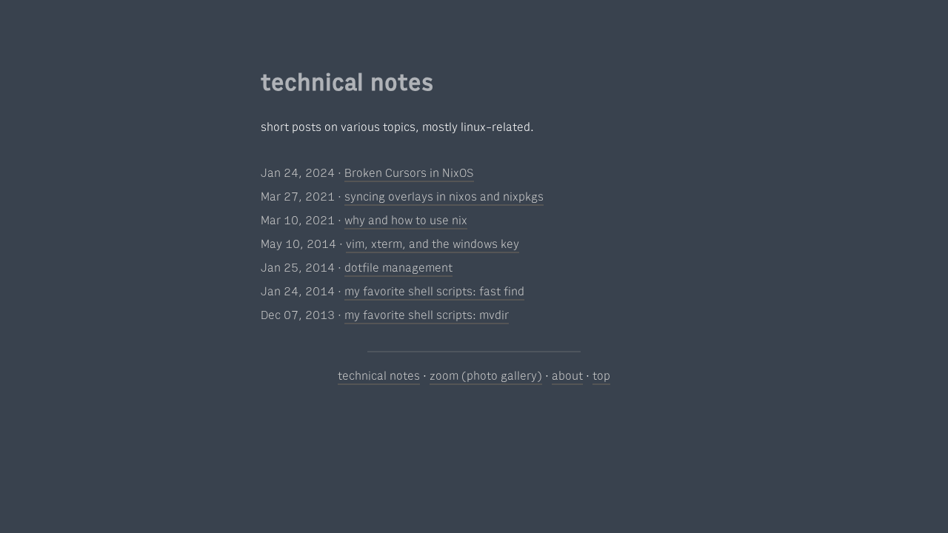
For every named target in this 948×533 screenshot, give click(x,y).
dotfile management (398, 268)
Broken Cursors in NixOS (409, 173)
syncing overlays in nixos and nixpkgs (444, 197)
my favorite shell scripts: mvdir (426, 315)
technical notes (379, 376)
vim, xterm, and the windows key (432, 244)
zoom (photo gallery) (486, 376)
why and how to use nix (405, 220)
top (601, 376)
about (567, 376)
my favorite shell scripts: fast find (434, 291)
